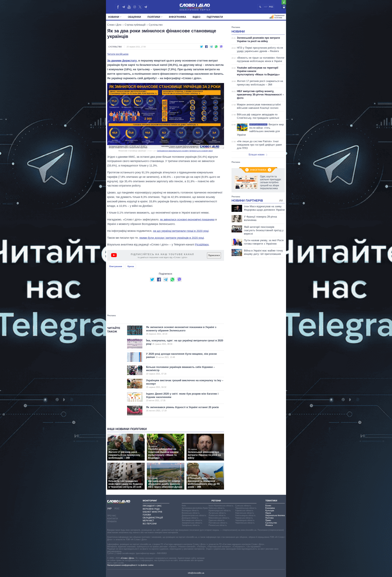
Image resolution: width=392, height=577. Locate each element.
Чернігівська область (245, 523)
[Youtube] (129, 7)
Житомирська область (192, 520)
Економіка (270, 508)
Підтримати (215, 17)
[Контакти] (284, 6)
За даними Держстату (122, 60)
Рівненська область (218, 525)
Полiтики (153, 17)
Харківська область (244, 510)
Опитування (115, 266)
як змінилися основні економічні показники (187, 219)
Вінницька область (190, 510)
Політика (269, 518)
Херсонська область (244, 513)
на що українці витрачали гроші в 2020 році (181, 230)
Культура (269, 510)
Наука (268, 513)
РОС (271, 7)
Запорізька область (191, 525)
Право (268, 520)
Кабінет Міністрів (152, 512)
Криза (131, 266)
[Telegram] (123, 7)
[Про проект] (284, 2)
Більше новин (256, 154)
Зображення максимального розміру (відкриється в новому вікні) (185, 151)
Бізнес (268, 505)
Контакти (112, 518)
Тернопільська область (245, 508)
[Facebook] (118, 7)
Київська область (217, 508)
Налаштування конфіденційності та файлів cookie (130, 565)
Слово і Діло (114, 24)
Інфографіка (177, 17)
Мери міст (148, 520)
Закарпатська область (192, 523)
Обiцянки (134, 17)
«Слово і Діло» (127, 558)
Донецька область (190, 518)
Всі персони (149, 524)
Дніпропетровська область (194, 515)
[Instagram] (134, 7)
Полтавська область (218, 523)
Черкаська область (244, 518)
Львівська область (217, 515)
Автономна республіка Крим (195, 508)
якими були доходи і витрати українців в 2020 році (171, 237)
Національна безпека (275, 515)
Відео (196, 17)
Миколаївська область (219, 518)
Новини (113, 17)
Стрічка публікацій (135, 24)
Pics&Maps (202, 244)
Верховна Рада (151, 509)
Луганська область (217, 513)
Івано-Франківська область (221, 505)
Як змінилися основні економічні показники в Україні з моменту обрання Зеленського (181, 330)
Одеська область (216, 520)
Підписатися (214, 255)
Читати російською (117, 54)
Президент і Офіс (152, 506)
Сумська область (243, 505)
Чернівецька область (244, 520)
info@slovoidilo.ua (196, 573)
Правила (112, 521)
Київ (184, 505)
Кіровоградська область (220, 510)
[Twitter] (140, 7)
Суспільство (156, 24)
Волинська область (191, 513)
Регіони (216, 500)
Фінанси (269, 525)
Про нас (111, 516)
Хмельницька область (245, 515)
